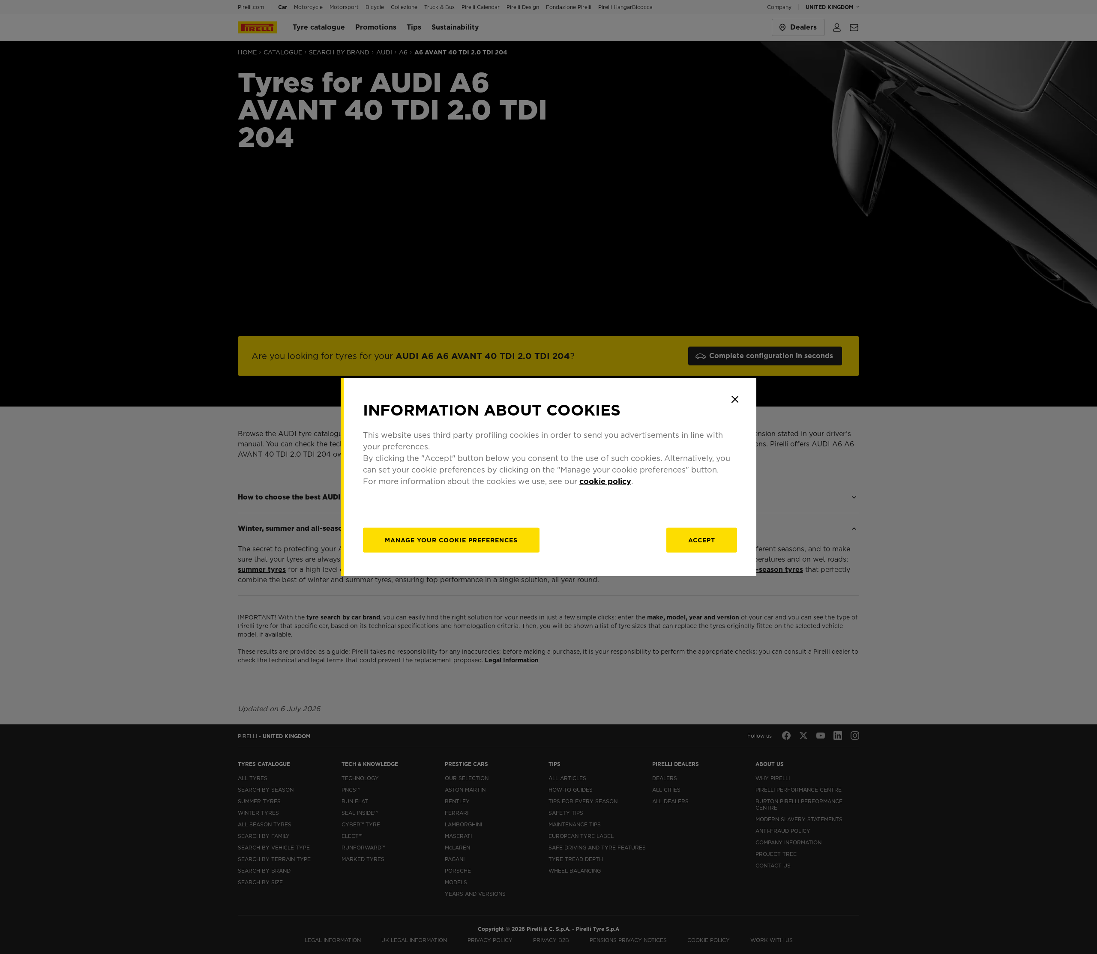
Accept (701, 540)
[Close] (734, 399)
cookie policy (605, 481)
